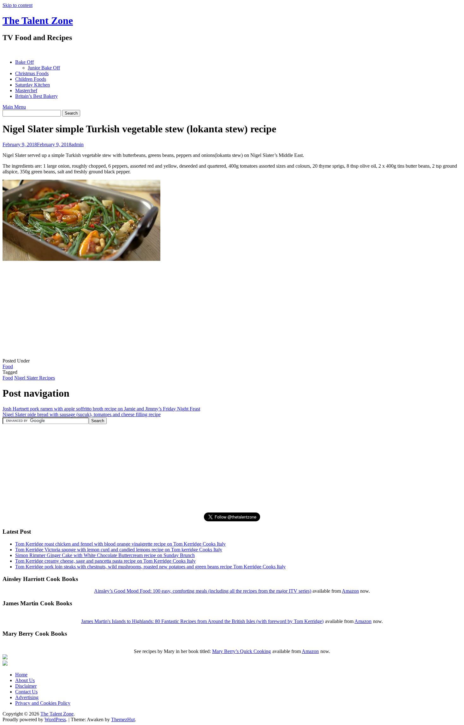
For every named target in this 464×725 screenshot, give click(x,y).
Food (8, 366)
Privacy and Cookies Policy (42, 703)
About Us (25, 680)
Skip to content (18, 5)
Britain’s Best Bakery (36, 96)
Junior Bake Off (44, 67)
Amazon (350, 591)
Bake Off (24, 62)
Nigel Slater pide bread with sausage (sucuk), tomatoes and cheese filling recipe (82, 414)
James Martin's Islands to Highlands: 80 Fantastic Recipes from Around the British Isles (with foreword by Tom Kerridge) (202, 621)
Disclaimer (26, 686)
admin (77, 144)
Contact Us (26, 691)
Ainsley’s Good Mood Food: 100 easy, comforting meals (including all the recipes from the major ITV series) (202, 591)
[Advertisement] (117, 50)
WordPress (55, 719)
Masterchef (26, 90)
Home (21, 674)
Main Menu (14, 107)
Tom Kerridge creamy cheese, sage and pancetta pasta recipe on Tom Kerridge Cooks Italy (105, 561)
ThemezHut (123, 719)
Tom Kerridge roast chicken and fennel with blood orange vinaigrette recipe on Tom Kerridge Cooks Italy (120, 544)
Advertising (27, 697)
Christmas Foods (32, 73)
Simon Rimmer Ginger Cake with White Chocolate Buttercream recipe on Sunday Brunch (105, 555)
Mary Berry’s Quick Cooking (241, 651)
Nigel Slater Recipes (34, 377)
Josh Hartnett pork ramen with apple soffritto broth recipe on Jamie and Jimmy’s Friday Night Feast (101, 408)
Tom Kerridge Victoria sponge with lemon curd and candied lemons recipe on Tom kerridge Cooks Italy (118, 549)
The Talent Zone (38, 20)
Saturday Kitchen (32, 84)
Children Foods (30, 79)
